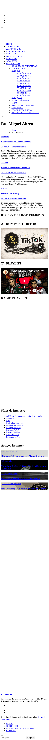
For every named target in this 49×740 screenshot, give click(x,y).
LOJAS (14, 103)
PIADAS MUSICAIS (15, 51)
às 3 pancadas (6, 461)
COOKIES (11, 731)
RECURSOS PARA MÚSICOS (25, 113)
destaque (4, 162)
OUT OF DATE (13, 64)
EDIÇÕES (16, 71)
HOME (9, 44)
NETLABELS (17, 108)
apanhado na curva (9, 451)
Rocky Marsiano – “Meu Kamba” (16, 142)
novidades (5, 137)
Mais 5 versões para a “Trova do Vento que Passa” (23, 489)
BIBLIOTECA (12, 54)
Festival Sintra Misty (10, 193)
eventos (4, 188)
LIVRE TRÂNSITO (20, 100)
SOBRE (9, 724)
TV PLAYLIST (12, 46)
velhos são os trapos (9, 473)
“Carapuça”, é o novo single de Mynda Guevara (22, 456)
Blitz (8, 421)
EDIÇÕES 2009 (24, 88)
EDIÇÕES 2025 (24, 73)
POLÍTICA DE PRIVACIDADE (20, 728)
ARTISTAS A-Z (13, 49)
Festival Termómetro (14, 425)
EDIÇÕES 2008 (24, 91)
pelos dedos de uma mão (11, 483)
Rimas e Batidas (13, 432)
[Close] (2, 735)
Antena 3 (10, 418)
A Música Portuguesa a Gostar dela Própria (24, 416)
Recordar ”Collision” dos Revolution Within (20, 478)
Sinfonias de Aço (13, 437)
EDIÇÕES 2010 (24, 86)
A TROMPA (10, 4)
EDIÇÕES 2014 (24, 76)
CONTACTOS (12, 726)
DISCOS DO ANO (19, 68)
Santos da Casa (12, 434)
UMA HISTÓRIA (14, 56)
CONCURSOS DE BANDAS (24, 66)
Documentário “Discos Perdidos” (15, 168)
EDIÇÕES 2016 (23, 93)
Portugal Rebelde (13, 428)
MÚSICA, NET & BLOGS (22, 105)
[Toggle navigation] (2, 27)
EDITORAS (16, 98)
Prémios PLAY (12, 430)
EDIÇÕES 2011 (23, 83)
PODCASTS (11, 59)
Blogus (41, 717)
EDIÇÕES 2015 (23, 95)
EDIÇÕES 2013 (23, 78)
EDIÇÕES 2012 (23, 81)
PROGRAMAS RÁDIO (21, 110)
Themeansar (6, 719)
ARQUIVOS (11, 61)
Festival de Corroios (14, 423)
